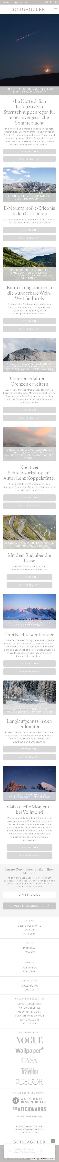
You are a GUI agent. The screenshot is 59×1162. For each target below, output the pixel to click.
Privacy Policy (29, 986)
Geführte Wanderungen (29, 1016)
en (46, 2)
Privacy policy (47, 1158)
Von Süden (29, 972)
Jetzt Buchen (29, 151)
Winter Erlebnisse (30, 1008)
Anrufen (23, 2)
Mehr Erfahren (29, 158)
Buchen (15, 2)
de (56, 2)
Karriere (29, 930)
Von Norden (29, 968)
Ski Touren (29, 1024)
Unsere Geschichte (29, 926)
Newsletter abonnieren (29, 906)
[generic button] (53, 1141)
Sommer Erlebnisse (29, 1004)
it (51, 2)
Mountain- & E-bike (29, 1012)
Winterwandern (29, 1020)
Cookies (29, 990)
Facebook (29, 952)
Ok (33, 1158)
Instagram (29, 948)
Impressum (29, 934)
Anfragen (7, 2)
